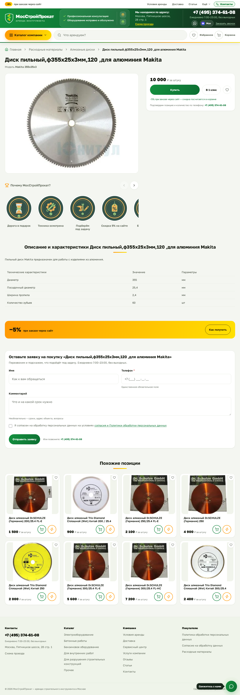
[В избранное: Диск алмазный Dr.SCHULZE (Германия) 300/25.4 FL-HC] (173, 545)
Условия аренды (157, 4)
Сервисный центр (135, 647)
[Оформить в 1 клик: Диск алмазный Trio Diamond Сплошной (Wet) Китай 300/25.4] (227, 596)
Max (206, 23)
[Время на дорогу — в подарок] (123, 15)
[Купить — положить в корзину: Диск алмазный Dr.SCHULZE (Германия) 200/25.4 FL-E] (42, 529)
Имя (11, 370)
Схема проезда (144, 23)
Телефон (128, 370)
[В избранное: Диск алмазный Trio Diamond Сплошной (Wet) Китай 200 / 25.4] (114, 477)
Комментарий (18, 393)
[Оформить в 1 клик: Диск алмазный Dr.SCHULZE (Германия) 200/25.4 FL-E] (52, 529)
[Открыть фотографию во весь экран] (72, 123)
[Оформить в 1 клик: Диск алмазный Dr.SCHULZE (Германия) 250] (227, 529)
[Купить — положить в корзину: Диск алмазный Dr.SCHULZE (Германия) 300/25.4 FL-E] (100, 596)
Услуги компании (134, 653)
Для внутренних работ (79, 653)
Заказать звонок (225, 23)
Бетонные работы (75, 640)
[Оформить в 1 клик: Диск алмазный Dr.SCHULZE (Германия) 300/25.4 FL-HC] (168, 596)
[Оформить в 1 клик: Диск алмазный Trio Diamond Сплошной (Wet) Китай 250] (52, 596)
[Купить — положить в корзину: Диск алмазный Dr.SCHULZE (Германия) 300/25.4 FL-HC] (158, 596)
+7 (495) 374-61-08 (214, 12)
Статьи (193, 4)
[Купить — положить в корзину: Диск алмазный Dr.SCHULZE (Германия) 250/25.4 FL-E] (158, 529)
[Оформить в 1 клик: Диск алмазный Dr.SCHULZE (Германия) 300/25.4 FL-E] (110, 596)
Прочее (69, 670)
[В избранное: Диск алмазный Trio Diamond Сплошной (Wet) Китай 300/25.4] (231, 545)
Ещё (204, 4)
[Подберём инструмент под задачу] (123, 22)
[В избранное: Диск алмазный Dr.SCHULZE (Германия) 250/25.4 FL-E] (173, 477)
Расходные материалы (197, 651)
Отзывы (128, 659)
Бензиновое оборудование (81, 647)
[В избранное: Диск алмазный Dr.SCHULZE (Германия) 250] (231, 477)
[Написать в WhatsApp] (194, 23)
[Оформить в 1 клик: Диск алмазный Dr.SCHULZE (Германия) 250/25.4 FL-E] (168, 529)
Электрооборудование (78, 634)
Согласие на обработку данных (202, 645)
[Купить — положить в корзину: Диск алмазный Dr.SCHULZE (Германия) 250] (216, 529)
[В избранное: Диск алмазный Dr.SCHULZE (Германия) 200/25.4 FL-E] (56, 477)
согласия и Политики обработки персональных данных (130, 425)
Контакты (226, 4)
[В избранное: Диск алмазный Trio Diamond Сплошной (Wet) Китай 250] (56, 545)
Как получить (218, 329)
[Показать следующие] (134, 185)
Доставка (177, 4)
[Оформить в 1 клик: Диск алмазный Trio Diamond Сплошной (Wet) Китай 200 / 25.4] (110, 529)
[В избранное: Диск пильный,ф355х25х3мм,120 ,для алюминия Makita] (227, 90)
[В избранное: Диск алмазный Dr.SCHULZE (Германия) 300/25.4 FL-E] (114, 545)
